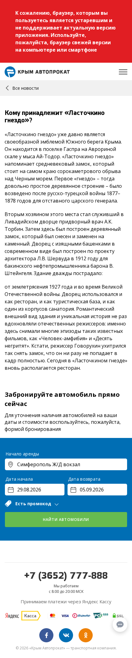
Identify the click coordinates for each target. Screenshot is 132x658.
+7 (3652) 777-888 (66, 576)
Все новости (25, 88)
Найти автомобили (66, 519)
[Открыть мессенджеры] (120, 624)
